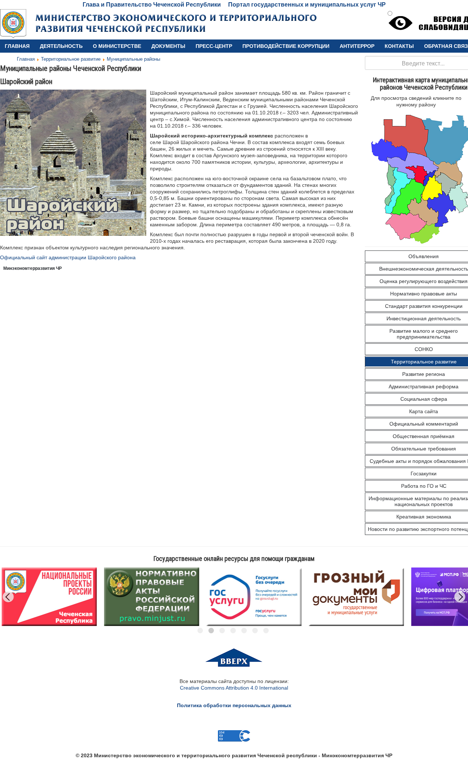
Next (459, 596)
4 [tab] (233, 630)
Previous (8, 596)
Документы (168, 46)
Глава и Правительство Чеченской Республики (152, 4)
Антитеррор (357, 46)
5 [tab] (244, 630)
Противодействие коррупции (285, 46)
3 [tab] (222, 630)
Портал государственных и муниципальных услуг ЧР (307, 4)
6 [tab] (255, 630)
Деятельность (61, 46)
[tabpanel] (67, 596)
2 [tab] (211, 630)
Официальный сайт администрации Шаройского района (68, 257)
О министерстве (117, 46)
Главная (17, 46)
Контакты (399, 46)
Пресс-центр (214, 46)
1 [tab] (200, 630)
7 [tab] (266, 630)
